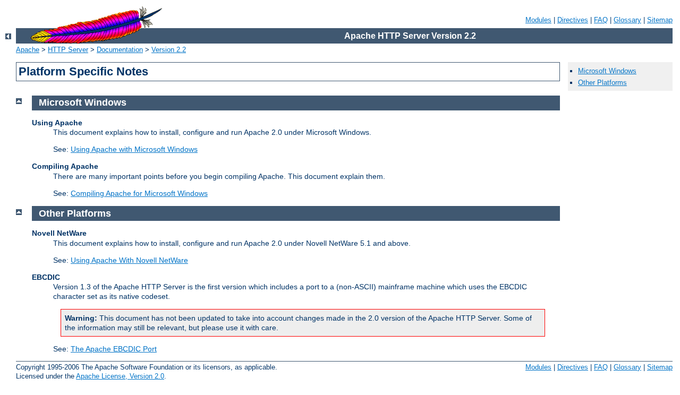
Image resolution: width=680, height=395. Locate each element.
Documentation (120, 50)
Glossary (627, 20)
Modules (538, 20)
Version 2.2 (168, 50)
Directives (572, 20)
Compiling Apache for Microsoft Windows (139, 193)
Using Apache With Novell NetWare (129, 260)
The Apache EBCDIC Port (114, 349)
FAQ (601, 20)
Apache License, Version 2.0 (120, 376)
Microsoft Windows (607, 71)
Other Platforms (602, 83)
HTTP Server (68, 50)
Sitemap (660, 20)
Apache (27, 50)
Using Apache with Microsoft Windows (134, 149)
